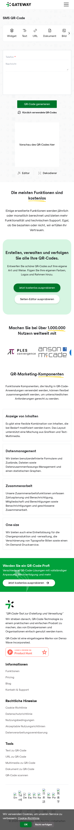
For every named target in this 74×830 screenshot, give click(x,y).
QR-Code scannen (17, 775)
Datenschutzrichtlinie (19, 713)
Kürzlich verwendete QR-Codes (39, 112)
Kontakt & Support (17, 689)
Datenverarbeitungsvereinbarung (26, 732)
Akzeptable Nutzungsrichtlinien (25, 726)
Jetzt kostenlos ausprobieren (37, 287)
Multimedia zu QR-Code (20, 762)
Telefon (10, 57)
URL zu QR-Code (16, 756)
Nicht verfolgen (43, 824)
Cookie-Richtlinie (16, 707)
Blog (8, 683)
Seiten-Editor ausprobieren (37, 299)
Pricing (10, 677)
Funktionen (12, 671)
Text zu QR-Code (16, 750)
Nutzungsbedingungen (20, 720)
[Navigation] (66, 4)
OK (26, 824)
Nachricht (11, 63)
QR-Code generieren (37, 104)
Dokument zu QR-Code (20, 769)
